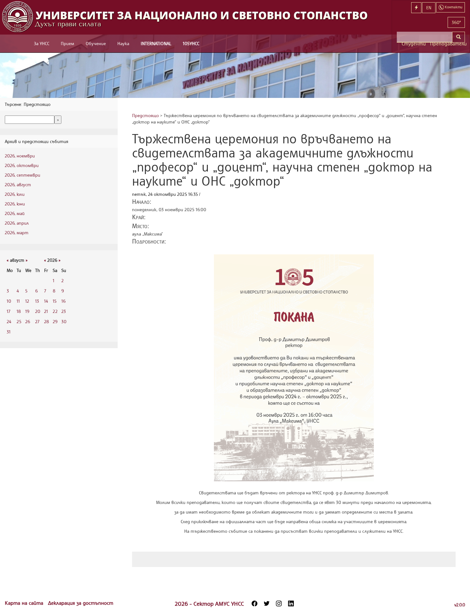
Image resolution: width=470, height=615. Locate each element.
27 (37, 321)
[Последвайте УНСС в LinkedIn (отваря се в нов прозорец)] (291, 603)
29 (55, 321)
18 (19, 311)
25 (19, 321)
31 (9, 331)
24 (9, 321)
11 (18, 301)
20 (37, 311)
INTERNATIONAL (156, 43)
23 (63, 311)
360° (456, 22)
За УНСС (41, 43)
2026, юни (15, 203)
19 (27, 311)
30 (64, 321)
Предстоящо (145, 115)
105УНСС (191, 43)
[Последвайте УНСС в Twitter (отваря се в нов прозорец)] (266, 603)
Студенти (413, 44)
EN (428, 7)
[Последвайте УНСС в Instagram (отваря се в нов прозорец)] (279, 603)
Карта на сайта (25, 603)
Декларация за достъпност (80, 603)
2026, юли (15, 194)
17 (8, 311)
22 (55, 311)
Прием (67, 43)
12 (27, 301)
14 (46, 301)
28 (46, 321)
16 (63, 301)
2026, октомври (22, 165)
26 (27, 321)
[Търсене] (458, 37)
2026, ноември (20, 155)
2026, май (15, 213)
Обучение (96, 43)
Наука (123, 43)
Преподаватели (447, 44)
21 (46, 311)
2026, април (17, 223)
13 (37, 301)
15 (55, 301)
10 (9, 301)
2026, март (16, 232)
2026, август (18, 184)
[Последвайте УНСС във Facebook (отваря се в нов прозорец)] (254, 603)
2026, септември (22, 175)
